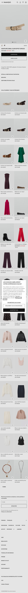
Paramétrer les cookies (14, 302)
